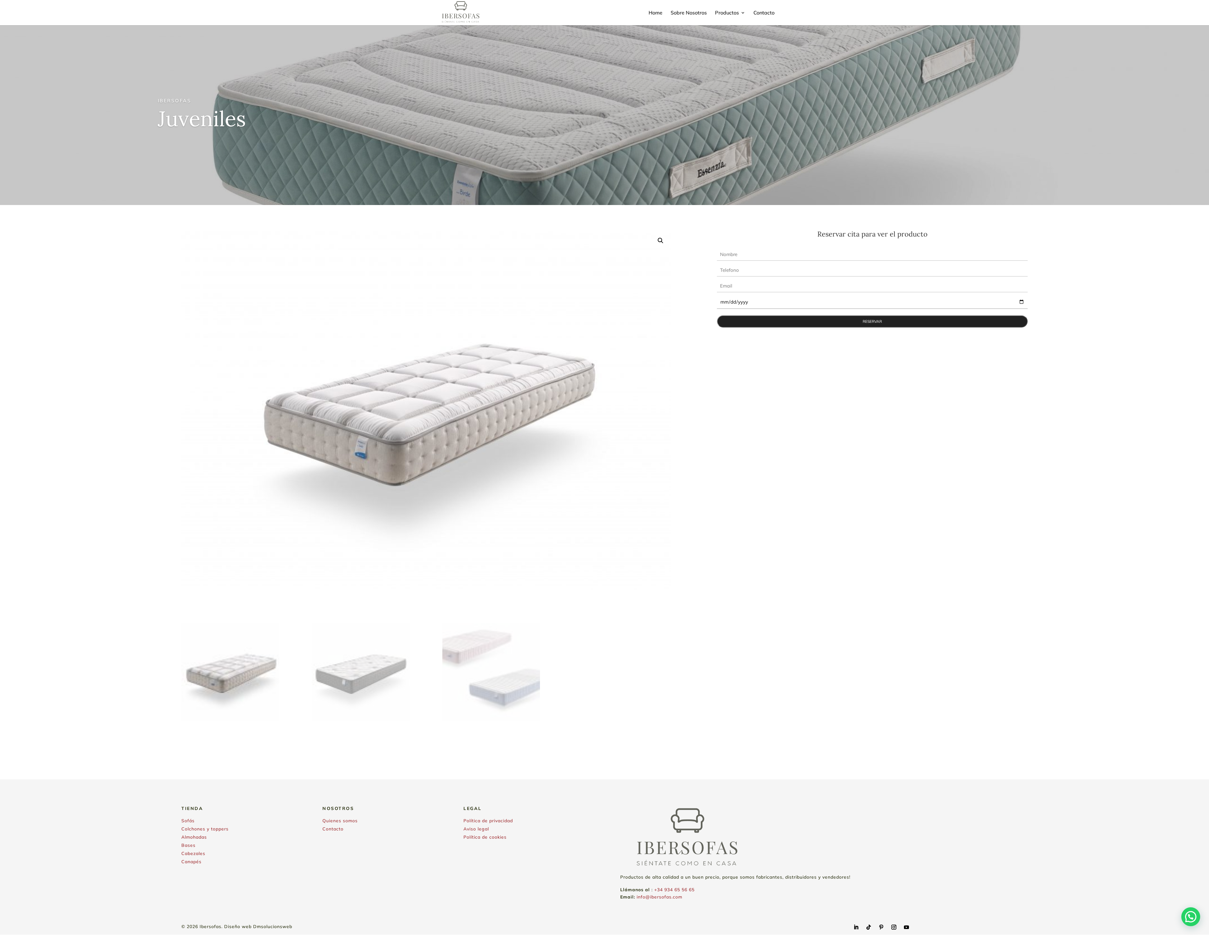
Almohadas (194, 837)
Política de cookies (485, 837)
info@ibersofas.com (659, 897)
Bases (188, 845)
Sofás (188, 821)
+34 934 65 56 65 (674, 889)
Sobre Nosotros (689, 13)
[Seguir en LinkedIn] (856, 927)
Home (655, 13)
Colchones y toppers (205, 829)
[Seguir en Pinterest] (881, 927)
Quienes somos (340, 821)
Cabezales (193, 853)
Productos (727, 13)
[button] (660, 240)
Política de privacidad (488, 821)
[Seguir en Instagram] (894, 927)
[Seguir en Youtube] (906, 927)
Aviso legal (476, 829)
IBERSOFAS (174, 101)
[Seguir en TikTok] (869, 927)
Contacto (764, 13)
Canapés (191, 861)
